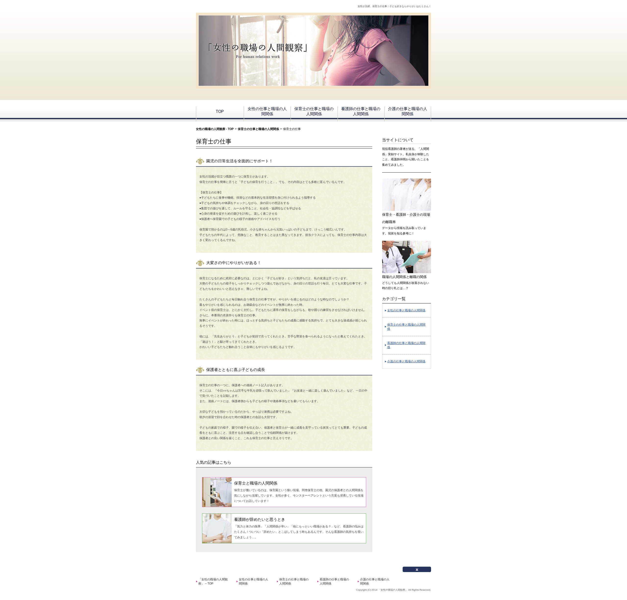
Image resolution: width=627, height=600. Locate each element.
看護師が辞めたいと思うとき (259, 519)
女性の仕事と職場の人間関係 (267, 111)
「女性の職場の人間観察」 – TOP (213, 581)
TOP (220, 111)
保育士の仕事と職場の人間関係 (314, 111)
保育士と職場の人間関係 (255, 483)
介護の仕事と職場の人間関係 (407, 111)
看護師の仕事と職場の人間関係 (360, 111)
